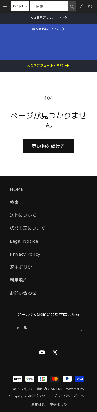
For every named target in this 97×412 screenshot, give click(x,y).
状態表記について (27, 228)
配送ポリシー (60, 404)
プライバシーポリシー (70, 395)
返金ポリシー (23, 267)
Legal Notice (24, 241)
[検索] (71, 6)
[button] (5, 6)
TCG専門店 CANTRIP (46, 388)
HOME (17, 189)
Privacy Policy (25, 254)
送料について (23, 215)
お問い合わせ (23, 293)
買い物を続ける (48, 146)
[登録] (80, 330)
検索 (14, 202)
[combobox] (49, 6)
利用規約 (19, 280)
